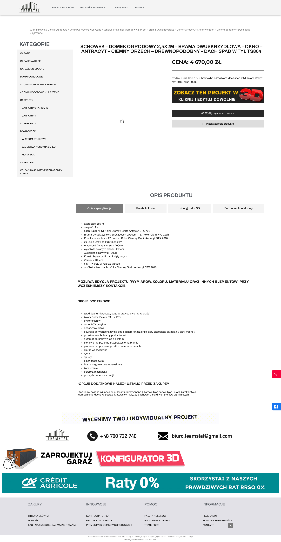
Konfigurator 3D (97, 516)
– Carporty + (28, 123)
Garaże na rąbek (31, 61)
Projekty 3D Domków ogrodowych (109, 525)
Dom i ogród (28, 131)
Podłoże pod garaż (93, 7)
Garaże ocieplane (32, 69)
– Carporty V (28, 115)
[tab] (99, 208)
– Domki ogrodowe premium (38, 84)
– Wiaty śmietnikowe (33, 139)
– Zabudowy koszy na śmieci (38, 147)
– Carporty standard (34, 108)
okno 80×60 (190, 82)
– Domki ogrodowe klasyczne (39, 92)
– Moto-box (27, 154)
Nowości (34, 520)
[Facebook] (276, 406)
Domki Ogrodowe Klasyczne (85, 29)
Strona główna (37, 29)
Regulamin (210, 516)
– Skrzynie (27, 162)
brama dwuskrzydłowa (214, 78)
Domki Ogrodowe (57, 29)
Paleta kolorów (63, 7)
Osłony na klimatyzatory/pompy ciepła (41, 172)
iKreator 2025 (151, 540)
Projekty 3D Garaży (99, 520)
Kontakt (140, 7)
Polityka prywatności (217, 520)
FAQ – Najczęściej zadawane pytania (52, 525)
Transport (120, 7)
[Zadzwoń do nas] (276, 374)
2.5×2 (197, 78)
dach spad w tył (237, 78)
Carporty (26, 100)
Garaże (25, 53)
